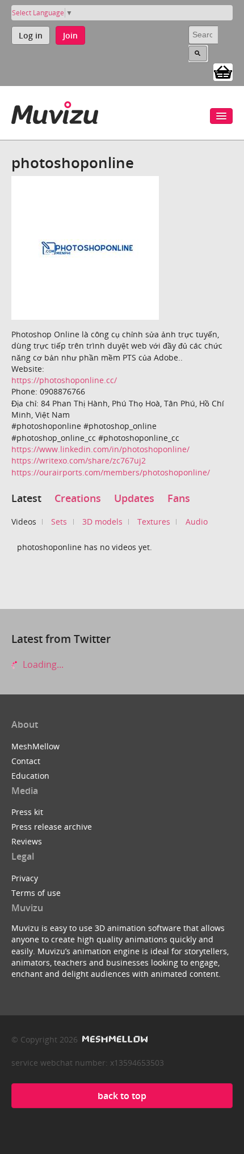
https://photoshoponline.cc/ (64, 380)
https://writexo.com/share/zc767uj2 (78, 460)
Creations (77, 498)
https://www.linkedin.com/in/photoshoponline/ (100, 449)
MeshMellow (35, 746)
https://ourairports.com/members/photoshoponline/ (110, 472)
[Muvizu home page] (54, 110)
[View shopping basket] (223, 71)
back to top (122, 1095)
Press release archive (51, 826)
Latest (26, 498)
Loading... (42, 664)
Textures (153, 521)
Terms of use (36, 892)
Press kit (27, 811)
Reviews (26, 841)
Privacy (24, 878)
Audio (197, 521)
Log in (31, 35)
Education (30, 775)
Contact (25, 761)
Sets (59, 521)
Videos (23, 521)
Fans (178, 498)
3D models (102, 521)
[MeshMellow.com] (114, 1039)
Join (70, 35)
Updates (134, 498)
